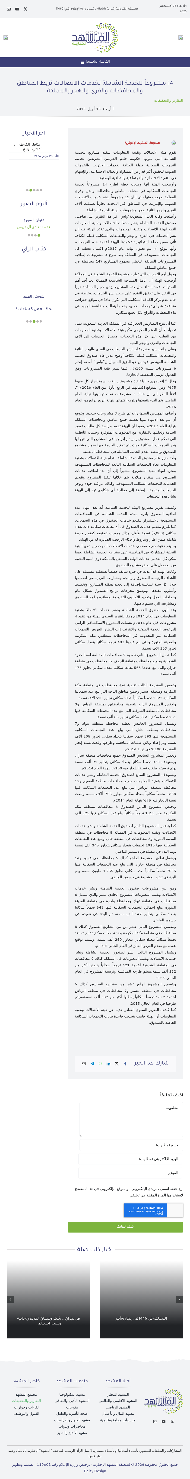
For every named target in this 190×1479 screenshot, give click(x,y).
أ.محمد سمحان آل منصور (34, 297)
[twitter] (25, 9)
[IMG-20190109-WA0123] (34, 215)
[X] (117, 1064)
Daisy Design (95, 1471)
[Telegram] (92, 1064)
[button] (41, 190)
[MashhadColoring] (95, 24)
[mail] (9, 9)
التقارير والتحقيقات (168, 100)
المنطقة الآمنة (34, 309)
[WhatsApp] (100, 1064)
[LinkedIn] (108, 1064)
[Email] (83, 1064)
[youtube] (17, 9)
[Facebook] (125, 1064)
